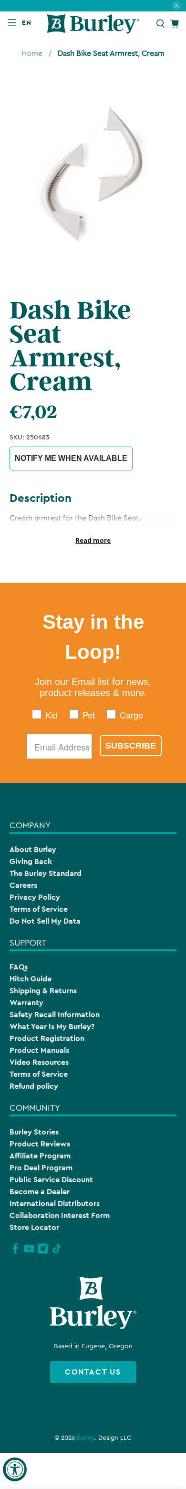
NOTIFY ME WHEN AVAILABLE (71, 458)
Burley (85, 1438)
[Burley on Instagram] (43, 1252)
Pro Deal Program (41, 1168)
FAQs (19, 967)
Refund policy (34, 1086)
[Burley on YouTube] (29, 1252)
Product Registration (47, 1038)
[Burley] (93, 24)
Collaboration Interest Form (60, 1215)
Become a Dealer (40, 1192)
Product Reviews (40, 1144)
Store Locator (34, 1227)
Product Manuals (39, 1050)
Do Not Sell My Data (45, 921)
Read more (93, 540)
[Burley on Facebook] (15, 1252)
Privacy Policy (35, 897)
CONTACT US (93, 1372)
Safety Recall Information (55, 1015)
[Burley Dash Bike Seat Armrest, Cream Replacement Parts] (93, 173)
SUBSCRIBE (130, 745)
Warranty (26, 1003)
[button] (28, 22)
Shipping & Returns (43, 991)
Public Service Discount (51, 1180)
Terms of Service (39, 909)
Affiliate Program (40, 1156)
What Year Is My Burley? (52, 1026)
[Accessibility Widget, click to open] (15, 1469)
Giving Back (31, 861)
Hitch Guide (31, 979)
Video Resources (39, 1062)
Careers (23, 885)
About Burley (33, 849)
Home (31, 53)
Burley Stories (34, 1132)
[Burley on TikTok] (56, 1252)
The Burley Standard (46, 873)
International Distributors (55, 1203)
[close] (176, 5)
